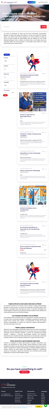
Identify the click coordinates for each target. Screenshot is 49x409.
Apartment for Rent (31, 393)
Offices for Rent (30, 398)
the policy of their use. (23, 407)
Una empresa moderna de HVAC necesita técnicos (29, 76)
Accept (38, 406)
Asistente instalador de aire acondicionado (28, 209)
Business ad (17, 400)
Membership (17, 393)
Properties (29, 400)
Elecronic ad (17, 398)
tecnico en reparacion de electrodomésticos (27, 115)
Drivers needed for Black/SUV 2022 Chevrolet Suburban (30, 247)
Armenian (43, 397)
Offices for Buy (30, 397)
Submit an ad (24, 371)
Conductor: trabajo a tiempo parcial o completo (30, 134)
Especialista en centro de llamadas (30, 153)
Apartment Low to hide (32, 395)
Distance (7, 54)
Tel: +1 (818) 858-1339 (5, 394)
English (42, 393)
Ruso (5, 85)
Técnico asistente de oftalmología (30, 170)
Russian (42, 395)
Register (43, 2)
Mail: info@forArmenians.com (7, 395)
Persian (42, 403)
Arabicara (43, 398)
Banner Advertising (19, 395)
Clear (5, 95)
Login (39, 2)
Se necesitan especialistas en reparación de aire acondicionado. (30, 228)
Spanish (42, 400)
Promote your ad (18, 397)
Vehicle (28, 403)
